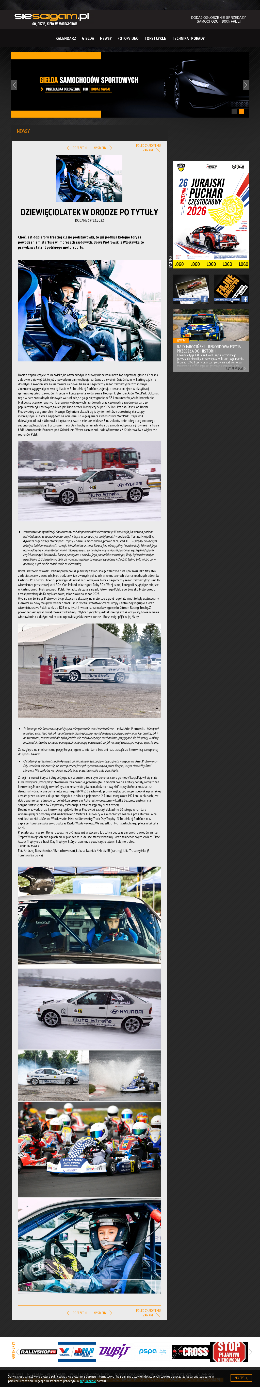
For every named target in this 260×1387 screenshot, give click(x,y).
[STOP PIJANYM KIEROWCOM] (229, 1352)
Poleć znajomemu (148, 146)
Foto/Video (128, 38)
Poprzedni (79, 148)
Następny (100, 148)
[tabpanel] (130, 85)
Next (246, 85)
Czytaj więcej (234, 368)
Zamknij (148, 150)
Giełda (88, 38)
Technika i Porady (188, 38)
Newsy (106, 38)
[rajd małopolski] (77, 1352)
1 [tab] (234, 111)
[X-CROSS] (191, 1352)
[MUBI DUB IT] (115, 1352)
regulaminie (88, 1381)
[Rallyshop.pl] (39, 1352)
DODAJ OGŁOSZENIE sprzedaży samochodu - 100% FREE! (218, 19)
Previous (14, 85)
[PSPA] (153, 1352)
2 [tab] (241, 111)
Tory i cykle (155, 38)
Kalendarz (66, 38)
